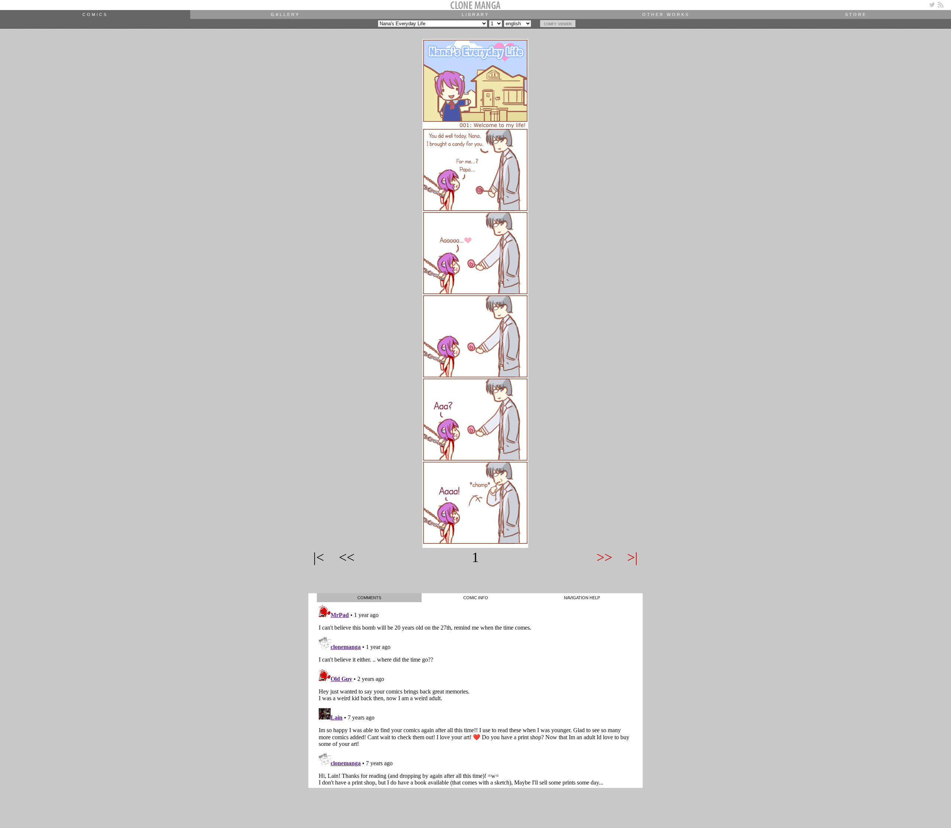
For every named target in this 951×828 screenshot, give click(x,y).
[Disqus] (475, 695)
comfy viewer (558, 23)
